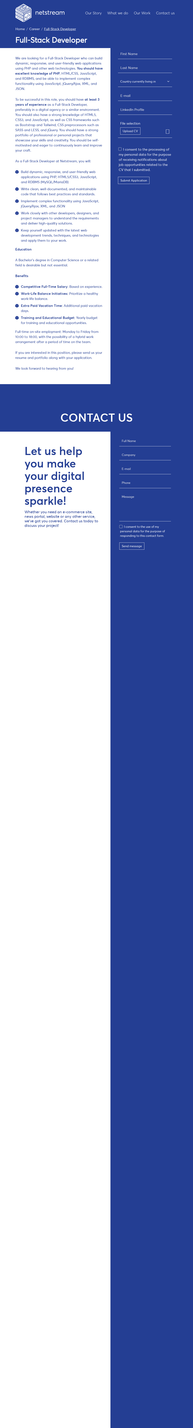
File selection (130, 123)
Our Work (142, 12)
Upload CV (130, 131)
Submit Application (133, 180)
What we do (117, 12)
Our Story (93, 12)
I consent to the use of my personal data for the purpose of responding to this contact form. (142, 531)
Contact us (165, 12)
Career (34, 29)
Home (20, 29)
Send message (132, 546)
